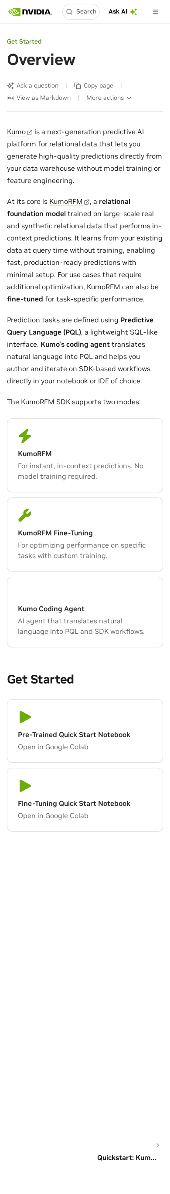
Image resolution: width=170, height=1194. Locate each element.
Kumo (16, 131)
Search (86, 11)
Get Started (24, 41)
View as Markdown (44, 97)
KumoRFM (66, 201)
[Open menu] (155, 12)
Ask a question (37, 85)
